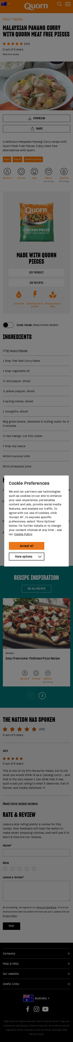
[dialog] (36, 521)
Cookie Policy (23, 534)
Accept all (26, 546)
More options (23, 556)
